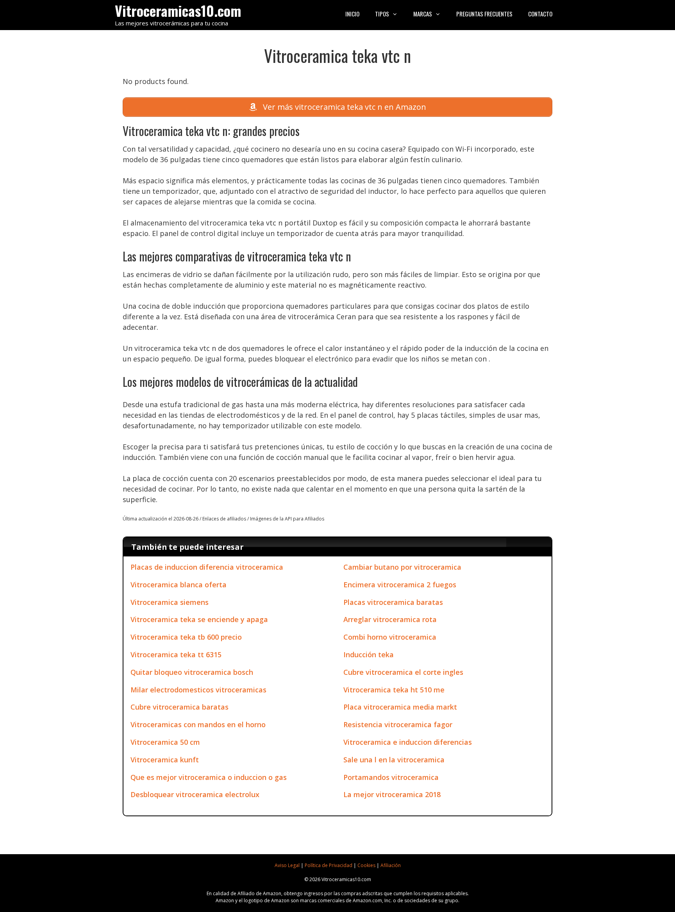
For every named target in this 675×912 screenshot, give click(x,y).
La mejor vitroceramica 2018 (392, 794)
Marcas (422, 13)
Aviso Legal (287, 865)
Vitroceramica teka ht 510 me (394, 689)
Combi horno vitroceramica (389, 637)
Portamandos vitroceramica (391, 777)
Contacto (540, 13)
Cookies (366, 865)
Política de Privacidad (328, 865)
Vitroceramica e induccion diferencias (407, 742)
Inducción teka (368, 654)
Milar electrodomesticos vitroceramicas (198, 689)
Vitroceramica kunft (164, 759)
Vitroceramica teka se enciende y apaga (199, 619)
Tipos (382, 13)
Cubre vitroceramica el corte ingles (403, 672)
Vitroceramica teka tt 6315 (175, 654)
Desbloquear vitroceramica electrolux (194, 794)
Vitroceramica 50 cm (165, 742)
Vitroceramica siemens (169, 602)
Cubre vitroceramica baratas (179, 707)
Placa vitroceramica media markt (400, 707)
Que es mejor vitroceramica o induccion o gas (208, 777)
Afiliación (390, 865)
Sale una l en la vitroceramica (394, 759)
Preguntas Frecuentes (484, 13)
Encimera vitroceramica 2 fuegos (399, 584)
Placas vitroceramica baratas (393, 602)
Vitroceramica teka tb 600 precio (186, 637)
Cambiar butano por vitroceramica (402, 567)
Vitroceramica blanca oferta (178, 584)
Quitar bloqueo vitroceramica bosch (191, 672)
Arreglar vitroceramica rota (390, 619)
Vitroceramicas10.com (178, 10)
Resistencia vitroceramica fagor (397, 724)
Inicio (352, 13)
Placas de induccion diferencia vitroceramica (206, 567)
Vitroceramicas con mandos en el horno (198, 724)
